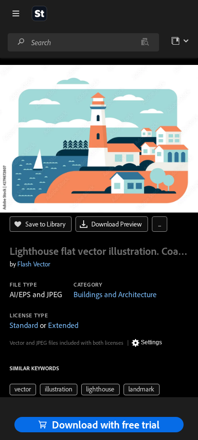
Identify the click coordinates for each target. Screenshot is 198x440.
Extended (63, 325)
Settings (151, 342)
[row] (23, 389)
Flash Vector (33, 264)
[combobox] (83, 42)
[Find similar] (145, 42)
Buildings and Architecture (115, 294)
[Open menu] (16, 13)
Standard (24, 325)
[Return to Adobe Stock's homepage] (39, 13)
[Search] (21, 42)
